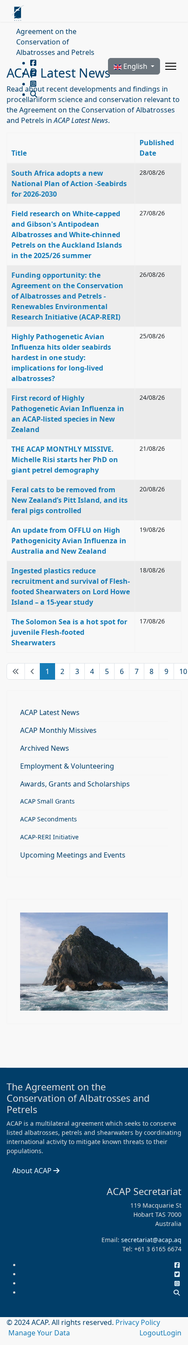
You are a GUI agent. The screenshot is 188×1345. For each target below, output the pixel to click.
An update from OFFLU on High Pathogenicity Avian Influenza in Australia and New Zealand (68, 540)
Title (19, 153)
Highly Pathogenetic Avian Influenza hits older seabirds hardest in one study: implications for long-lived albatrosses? (61, 357)
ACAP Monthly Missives (58, 730)
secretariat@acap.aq (151, 1240)
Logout (151, 1333)
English (135, 66)
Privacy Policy (137, 1322)
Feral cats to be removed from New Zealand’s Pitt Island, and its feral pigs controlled (69, 500)
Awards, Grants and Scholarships (75, 784)
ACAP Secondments (48, 819)
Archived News (44, 748)
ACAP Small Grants (47, 801)
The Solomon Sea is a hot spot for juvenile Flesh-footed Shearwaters (69, 632)
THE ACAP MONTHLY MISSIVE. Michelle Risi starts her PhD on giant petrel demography (64, 459)
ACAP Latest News (50, 712)
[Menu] (170, 66)
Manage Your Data (39, 1333)
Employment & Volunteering (67, 766)
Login (172, 1333)
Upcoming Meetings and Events (72, 855)
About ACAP (32, 1170)
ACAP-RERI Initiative (49, 837)
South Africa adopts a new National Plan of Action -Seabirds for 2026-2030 (69, 183)
